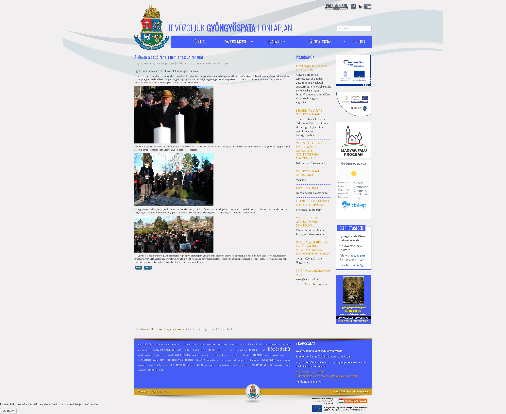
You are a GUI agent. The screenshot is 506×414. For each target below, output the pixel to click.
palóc (179, 350)
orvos (194, 344)
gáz (260, 344)
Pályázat (160, 369)
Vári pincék (168, 355)
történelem (199, 350)
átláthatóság (162, 365)
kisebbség (234, 355)
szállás (151, 370)
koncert (152, 365)
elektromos (245, 355)
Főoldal (199, 42)
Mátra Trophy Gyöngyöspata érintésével (307, 221)
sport (162, 360)
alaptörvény (207, 355)
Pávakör (186, 355)
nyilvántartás (253, 360)
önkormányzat (270, 344)
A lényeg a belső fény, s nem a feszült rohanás (168, 57)
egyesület (180, 365)
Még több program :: (316, 284)
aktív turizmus (283, 360)
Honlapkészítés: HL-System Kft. (351, 391)
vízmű (281, 344)
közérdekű (279, 349)
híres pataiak (241, 350)
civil (172, 365)
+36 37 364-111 (357, 255)
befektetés (175, 344)
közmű (243, 344)
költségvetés (177, 360)
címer (282, 355)
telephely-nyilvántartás (227, 344)
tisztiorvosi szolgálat (226, 360)
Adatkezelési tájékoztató (310, 372)
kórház (187, 350)
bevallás (157, 355)
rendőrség (200, 360)
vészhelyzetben (145, 355)
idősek (253, 349)
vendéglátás (144, 360)
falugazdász (237, 365)
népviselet (209, 365)
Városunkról (235, 42)
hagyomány (268, 359)
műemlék (142, 365)
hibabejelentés (221, 355)
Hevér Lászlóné (225, 350)
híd (288, 355)
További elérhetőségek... (353, 265)
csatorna (211, 344)
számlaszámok (223, 365)
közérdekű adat (271, 355)
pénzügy (241, 360)
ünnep (148, 268)
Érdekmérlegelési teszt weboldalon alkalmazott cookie (327, 375)
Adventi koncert (309, 188)
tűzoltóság (159, 344)
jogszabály (279, 365)
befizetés (211, 360)
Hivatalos (274, 42)
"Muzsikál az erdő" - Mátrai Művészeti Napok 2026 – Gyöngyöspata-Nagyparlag (311, 151)
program (257, 354)
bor (168, 360)
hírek (138, 268)
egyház (202, 344)
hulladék (190, 365)
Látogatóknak (320, 42)
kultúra (186, 344)
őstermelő (252, 344)
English (359, 42)
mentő (262, 350)
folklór (247, 365)
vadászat (142, 370)
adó (167, 344)
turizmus (257, 365)
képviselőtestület (164, 349)
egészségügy (145, 344)
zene (288, 365)
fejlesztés (189, 360)
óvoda (200, 365)
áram (155, 360)
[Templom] (353, 299)
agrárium (196, 355)
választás (268, 365)
